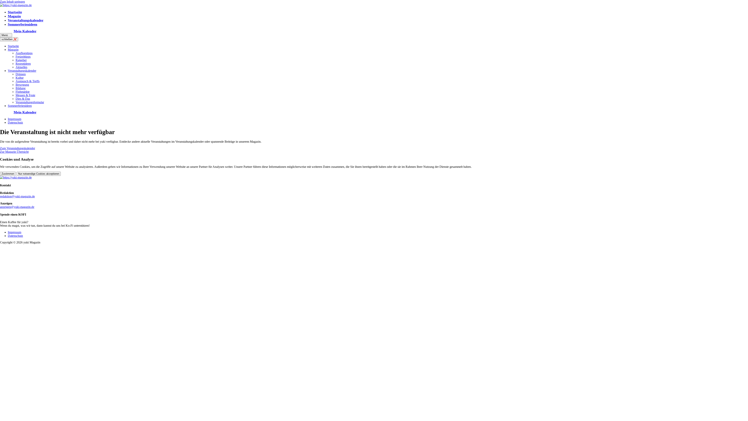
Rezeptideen (23, 63)
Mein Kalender (25, 31)
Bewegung (22, 84)
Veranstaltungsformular (30, 102)
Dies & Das (23, 98)
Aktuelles (21, 67)
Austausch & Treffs (28, 81)
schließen (9, 39)
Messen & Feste (25, 95)
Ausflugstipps (24, 53)
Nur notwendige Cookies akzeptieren (38, 173)
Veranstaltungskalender (25, 20)
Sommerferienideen (22, 24)
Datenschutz (15, 122)
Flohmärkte (23, 91)
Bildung (21, 88)
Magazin (14, 16)
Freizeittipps (23, 56)
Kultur (20, 77)
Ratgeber (21, 60)
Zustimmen (8, 173)
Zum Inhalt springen (12, 1)
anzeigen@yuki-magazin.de (17, 207)
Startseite (15, 12)
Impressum (14, 119)
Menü (6, 35)
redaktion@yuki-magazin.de (17, 196)
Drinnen (21, 74)
